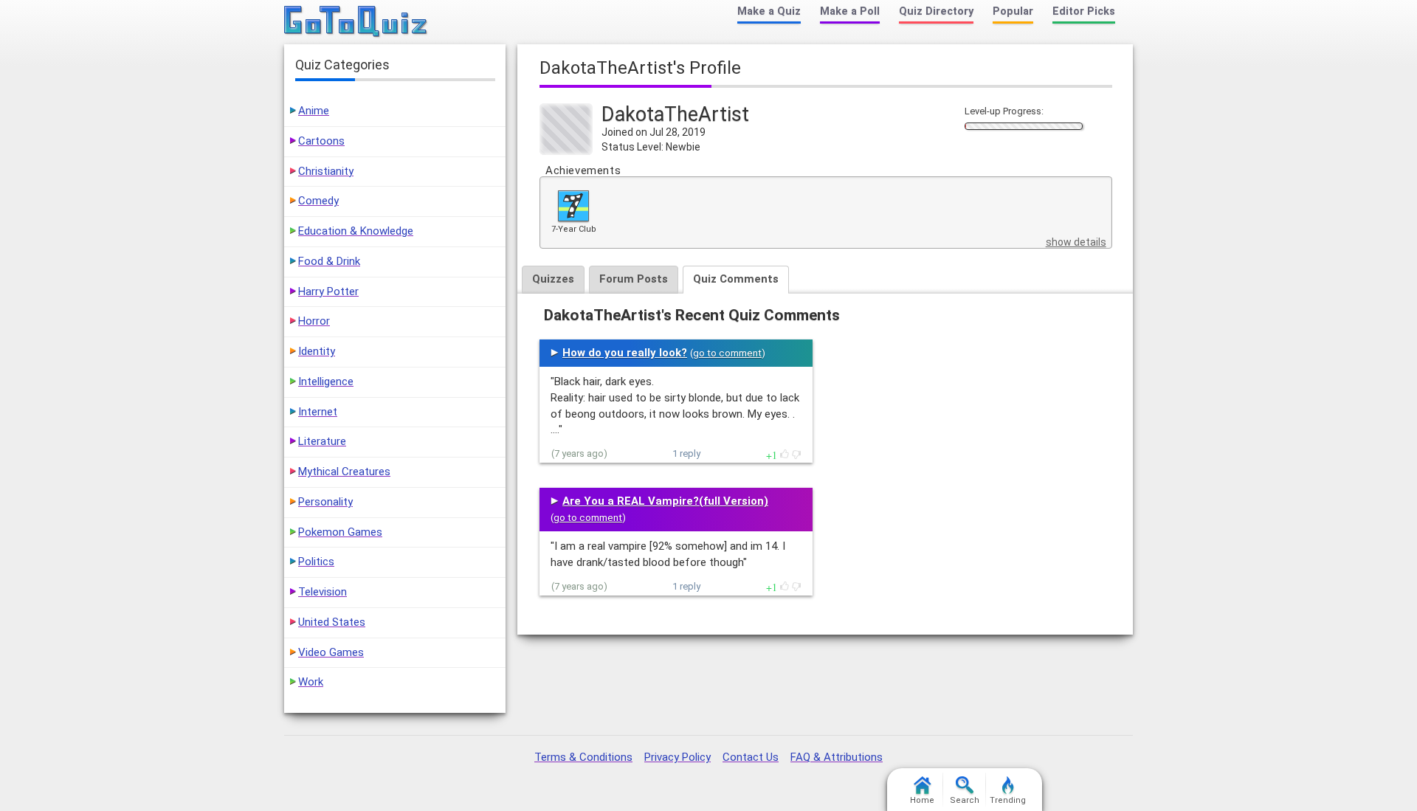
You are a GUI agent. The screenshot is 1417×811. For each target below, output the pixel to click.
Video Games (331, 652)
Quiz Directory (936, 11)
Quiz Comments (736, 279)
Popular (1013, 11)
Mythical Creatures (344, 471)
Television (322, 591)
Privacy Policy (677, 757)
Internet (317, 411)
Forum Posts (633, 279)
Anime (313, 110)
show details (1076, 242)
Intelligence (326, 381)
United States (331, 622)
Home (922, 800)
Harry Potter (328, 291)
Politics (316, 561)
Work (310, 682)
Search (964, 800)
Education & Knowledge (355, 231)
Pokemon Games (340, 532)
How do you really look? (624, 352)
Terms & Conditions (583, 757)
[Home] (356, 22)
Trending (1008, 800)
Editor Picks (1083, 11)
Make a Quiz (769, 11)
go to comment (727, 353)
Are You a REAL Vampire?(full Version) (665, 501)
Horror (314, 321)
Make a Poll (850, 11)
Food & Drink (329, 261)
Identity (316, 351)
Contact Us (751, 757)
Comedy (318, 200)
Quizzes (553, 279)
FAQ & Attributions (836, 757)
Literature (322, 441)
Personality (325, 501)
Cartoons (321, 141)
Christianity (326, 171)
